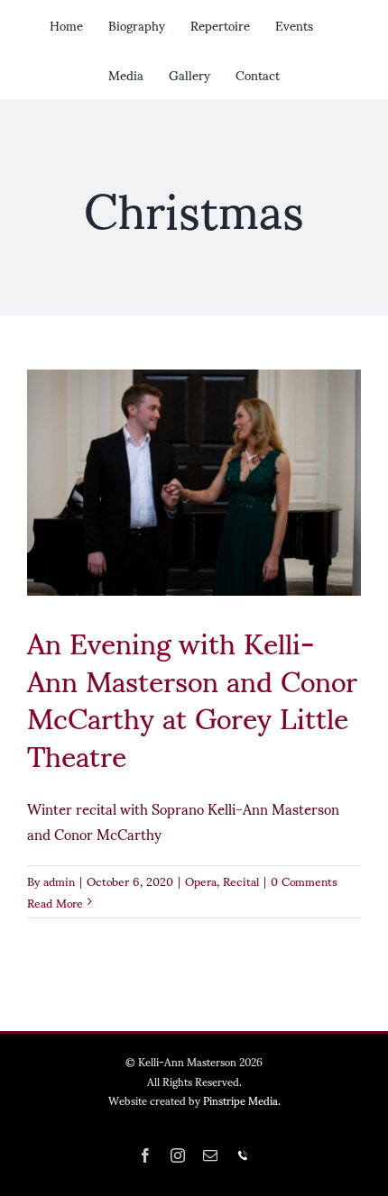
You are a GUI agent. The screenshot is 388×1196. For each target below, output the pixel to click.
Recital (241, 880)
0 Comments (304, 880)
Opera (201, 880)
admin (59, 880)
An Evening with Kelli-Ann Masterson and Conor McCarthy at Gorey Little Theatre (192, 697)
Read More (55, 902)
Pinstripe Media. (242, 1100)
